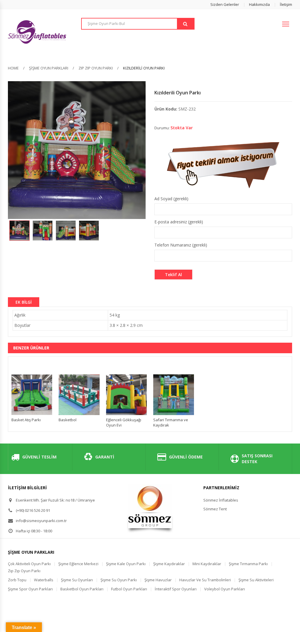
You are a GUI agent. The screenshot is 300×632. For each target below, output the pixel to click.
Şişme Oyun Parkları (48, 68)
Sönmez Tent (215, 509)
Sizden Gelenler (224, 4)
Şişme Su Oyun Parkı (118, 579)
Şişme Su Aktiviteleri (256, 579)
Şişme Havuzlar (158, 579)
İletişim (286, 4)
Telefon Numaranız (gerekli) (180, 245)
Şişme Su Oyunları (77, 579)
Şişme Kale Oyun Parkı (126, 563)
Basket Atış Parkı (26, 419)
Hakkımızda (259, 4)
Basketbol (67, 419)
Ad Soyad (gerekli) (171, 198)
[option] (19, 230)
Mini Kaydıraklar (206, 563)
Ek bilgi (24, 302)
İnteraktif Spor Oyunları (176, 589)
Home (13, 68)
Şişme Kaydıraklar (169, 563)
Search (185, 23)
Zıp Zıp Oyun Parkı (96, 68)
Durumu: (162, 127)
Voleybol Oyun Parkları (224, 589)
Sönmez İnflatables (220, 500)
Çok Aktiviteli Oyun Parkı (29, 563)
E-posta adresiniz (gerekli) (178, 222)
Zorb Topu (17, 579)
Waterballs (43, 579)
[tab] (23, 302)
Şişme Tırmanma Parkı (248, 563)
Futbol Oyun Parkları (129, 589)
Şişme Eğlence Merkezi (78, 563)
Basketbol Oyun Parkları (81, 589)
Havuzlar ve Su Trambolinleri (205, 579)
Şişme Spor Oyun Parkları (30, 589)
